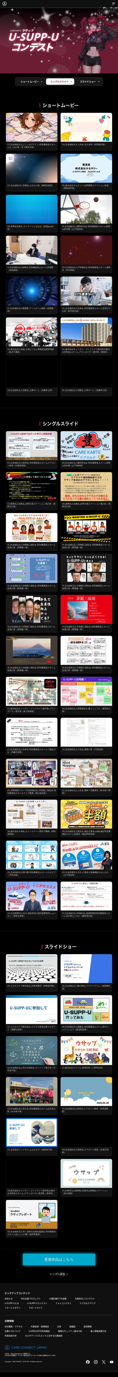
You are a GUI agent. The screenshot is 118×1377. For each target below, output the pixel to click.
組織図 (72, 1326)
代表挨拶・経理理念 (40, 1326)
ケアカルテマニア (88, 1303)
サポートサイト (36, 1308)
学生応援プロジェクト (31, 1298)
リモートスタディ (13, 1308)
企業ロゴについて (13, 1331)
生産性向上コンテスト (85, 1298)
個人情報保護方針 (98, 1331)
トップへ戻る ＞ (59, 1274)
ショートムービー (30, 81)
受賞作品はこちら (59, 1259)
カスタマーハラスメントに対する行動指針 (44, 1335)
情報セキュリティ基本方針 (70, 1331)
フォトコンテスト (63, 1303)
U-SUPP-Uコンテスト (37, 1303)
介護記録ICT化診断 (58, 1298)
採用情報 (88, 1326)
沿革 (59, 1326)
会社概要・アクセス (14, 1326)
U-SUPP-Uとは (12, 1303)
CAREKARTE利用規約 (39, 1331)
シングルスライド (59, 81)
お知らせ (9, 1298)
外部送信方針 (11, 1335)
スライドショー (88, 81)
